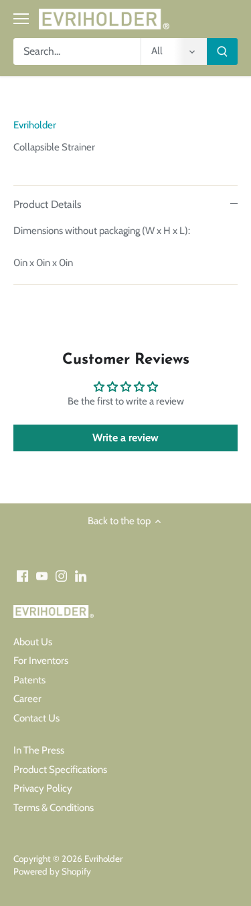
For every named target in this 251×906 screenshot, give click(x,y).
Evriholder (34, 125)
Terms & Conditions (53, 808)
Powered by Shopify (52, 871)
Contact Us (36, 718)
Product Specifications (60, 770)
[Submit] (222, 51)
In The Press (38, 750)
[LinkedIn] (80, 575)
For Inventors (40, 661)
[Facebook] (22, 575)
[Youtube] (42, 575)
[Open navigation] (21, 18)
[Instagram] (61, 575)
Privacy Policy (42, 788)
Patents (29, 680)
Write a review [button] (125, 437)
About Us (32, 642)
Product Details (47, 204)
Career (27, 699)
